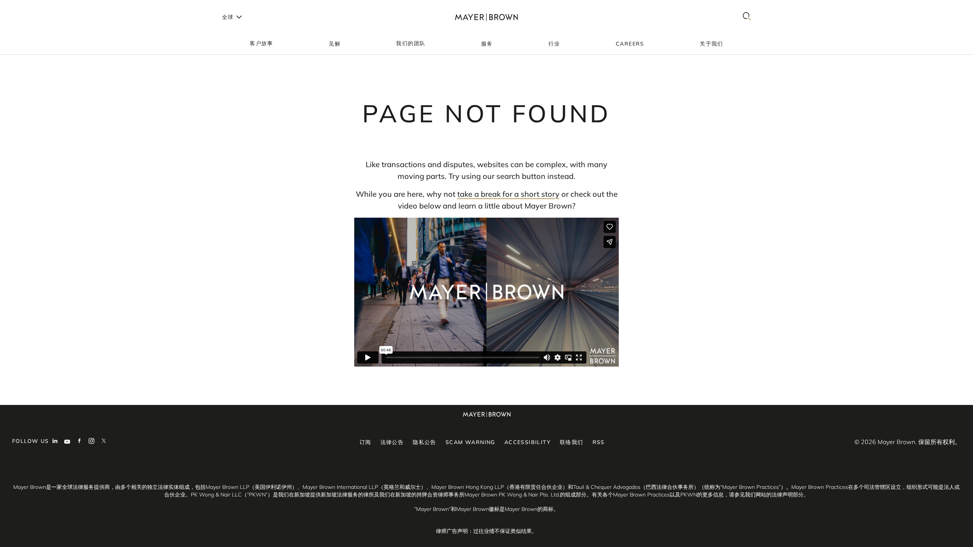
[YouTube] (67, 442)
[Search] (747, 17)
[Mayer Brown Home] (486, 17)
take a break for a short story (508, 194)
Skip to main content (37, 6)
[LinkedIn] (55, 442)
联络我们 (571, 442)
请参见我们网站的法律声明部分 (766, 494)
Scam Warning (470, 442)
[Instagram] (92, 442)
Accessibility (527, 442)
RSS (599, 442)
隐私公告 (424, 442)
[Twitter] (104, 442)
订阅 (365, 442)
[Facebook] (79, 442)
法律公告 (392, 442)
